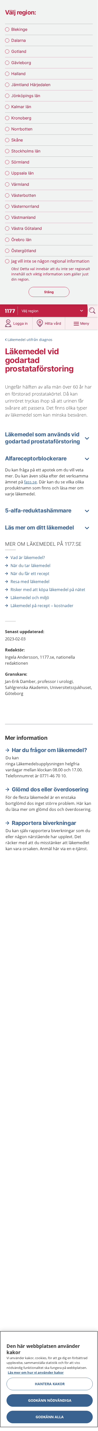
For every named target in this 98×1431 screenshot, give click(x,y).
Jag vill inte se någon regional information (50, 261)
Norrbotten (21, 128)
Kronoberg (21, 117)
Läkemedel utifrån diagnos (30, 339)
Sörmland (20, 161)
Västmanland (23, 217)
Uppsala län (22, 172)
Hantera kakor (50, 1383)
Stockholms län (25, 150)
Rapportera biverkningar (44, 823)
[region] (49, 1379)
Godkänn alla (50, 1416)
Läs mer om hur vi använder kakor (36, 1372)
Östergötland (23, 250)
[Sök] (93, 310)
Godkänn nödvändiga (49, 1400)
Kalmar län (21, 106)
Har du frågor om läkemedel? (49, 750)
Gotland (18, 51)
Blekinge (19, 29)
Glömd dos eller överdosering (50, 789)
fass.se (30, 482)
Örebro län (21, 239)
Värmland (20, 184)
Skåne (17, 139)
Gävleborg (21, 62)
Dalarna (18, 40)
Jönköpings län (25, 95)
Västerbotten (23, 195)
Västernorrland (25, 206)
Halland (18, 73)
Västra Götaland (26, 228)
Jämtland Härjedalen (30, 84)
